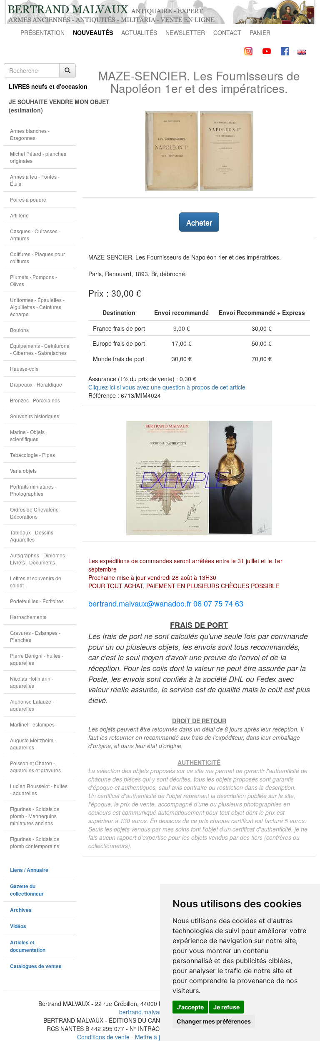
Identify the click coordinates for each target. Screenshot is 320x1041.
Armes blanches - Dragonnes (30, 134)
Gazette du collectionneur (27, 890)
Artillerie (19, 215)
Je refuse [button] (226, 1007)
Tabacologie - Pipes (32, 454)
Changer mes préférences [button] (214, 1021)
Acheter (199, 222)
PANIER (260, 32)
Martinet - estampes (32, 724)
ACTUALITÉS (139, 32)
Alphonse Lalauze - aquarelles (32, 705)
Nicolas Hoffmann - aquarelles (31, 682)
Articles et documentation (27, 946)
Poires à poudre (28, 199)
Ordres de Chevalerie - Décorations (36, 513)
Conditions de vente (103, 1037)
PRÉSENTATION (42, 32)
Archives (21, 910)
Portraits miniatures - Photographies (33, 490)
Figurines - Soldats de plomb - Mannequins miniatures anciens (35, 815)
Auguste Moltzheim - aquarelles (33, 743)
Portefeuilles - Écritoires (37, 600)
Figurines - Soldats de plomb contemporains (35, 842)
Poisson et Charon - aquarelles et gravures (35, 766)
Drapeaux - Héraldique (36, 384)
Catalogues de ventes (36, 966)
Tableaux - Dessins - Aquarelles (33, 536)
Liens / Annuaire (29, 870)
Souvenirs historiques (34, 415)
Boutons (19, 329)
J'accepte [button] (190, 1007)
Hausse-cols (24, 368)
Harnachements (28, 616)
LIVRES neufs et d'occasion (42, 86)
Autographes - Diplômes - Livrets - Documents (39, 559)
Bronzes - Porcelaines (35, 400)
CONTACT (227, 32)
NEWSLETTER (185, 32)
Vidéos (18, 926)
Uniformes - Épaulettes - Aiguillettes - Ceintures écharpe (37, 306)
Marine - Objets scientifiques (27, 435)
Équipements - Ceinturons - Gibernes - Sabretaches (39, 349)
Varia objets (23, 470)
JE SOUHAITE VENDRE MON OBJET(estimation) (42, 105)
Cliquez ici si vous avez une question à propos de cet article (166, 387)
